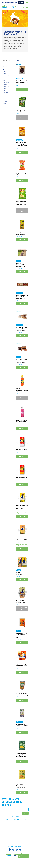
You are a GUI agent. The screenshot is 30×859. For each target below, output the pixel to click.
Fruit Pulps (5, 92)
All (3, 69)
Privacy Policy (14, 819)
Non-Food (5, 99)
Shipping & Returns (6, 819)
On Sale (5, 101)
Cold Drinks (6, 82)
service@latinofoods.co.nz (15, 847)
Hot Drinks (5, 96)
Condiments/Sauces (8, 86)
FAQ (18, 819)
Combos (5, 84)
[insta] (13, 849)
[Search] (24, 7)
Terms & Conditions (23, 819)
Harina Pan (5, 94)
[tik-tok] (20, 849)
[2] (17, 849)
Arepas (4, 73)
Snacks (4, 103)
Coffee (4, 80)
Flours (4, 88)
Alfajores (5, 71)
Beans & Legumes (7, 75)
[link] (27, 2)
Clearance (5, 79)
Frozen (4, 90)
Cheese (5, 77)
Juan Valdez (6, 98)
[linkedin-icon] (10, 849)
